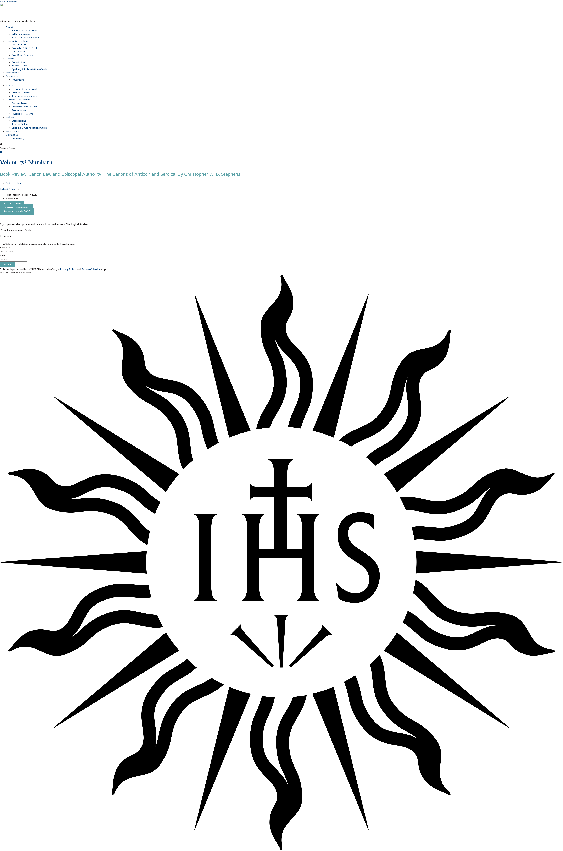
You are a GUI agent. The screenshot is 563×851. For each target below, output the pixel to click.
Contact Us (12, 76)
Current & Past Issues (18, 41)
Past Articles (19, 51)
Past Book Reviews (22, 55)
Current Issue (19, 44)
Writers (10, 58)
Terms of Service (91, 269)
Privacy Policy (68, 269)
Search (4, 148)
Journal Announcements (25, 37)
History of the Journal (24, 30)
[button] (281, 144)
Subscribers (13, 72)
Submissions (19, 62)
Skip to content (8, 1)
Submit (8, 264)
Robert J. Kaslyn (9, 188)
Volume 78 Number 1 (26, 163)
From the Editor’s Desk (24, 48)
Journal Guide (20, 65)
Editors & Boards (21, 33)
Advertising (18, 79)
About (9, 26)
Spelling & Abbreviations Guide (29, 69)
